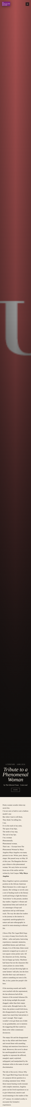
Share (15, 789)
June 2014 (21, 764)
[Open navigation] (27, 4)
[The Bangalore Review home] (6, 4)
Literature (10, 764)
